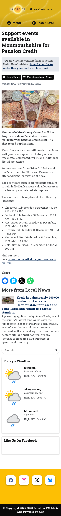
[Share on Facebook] (5, 280)
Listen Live (45, 23)
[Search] (56, 350)
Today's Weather (17, 361)
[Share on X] (21, 280)
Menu (17, 23)
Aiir (41, 511)
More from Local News (39, 77)
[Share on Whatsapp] (30, 280)
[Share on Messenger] (13, 280)
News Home (13, 77)
